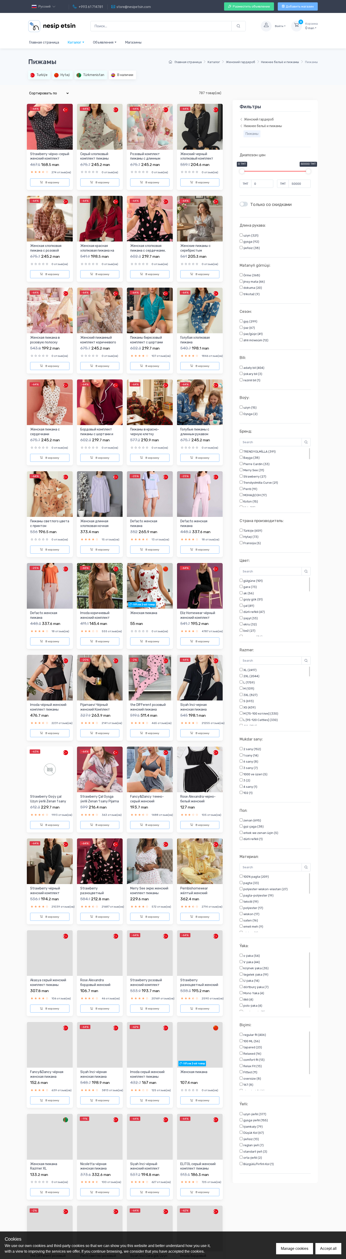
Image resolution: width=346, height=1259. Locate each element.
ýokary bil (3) (252, 374)
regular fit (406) (254, 1035)
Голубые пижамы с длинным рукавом (194, 431)
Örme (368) (251, 275)
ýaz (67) (249, 328)
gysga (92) (251, 242)
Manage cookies (294, 1249)
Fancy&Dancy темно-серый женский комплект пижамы (147, 801)
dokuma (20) (252, 288)
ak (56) (248, 593)
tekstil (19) (250, 901)
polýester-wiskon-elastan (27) (265, 889)
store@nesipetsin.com (134, 7)
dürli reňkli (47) (254, 612)
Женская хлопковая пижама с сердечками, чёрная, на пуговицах (147, 250)
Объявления (103, 42)
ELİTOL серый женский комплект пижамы (198, 1189)
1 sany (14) (250, 755)
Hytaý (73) (250, 537)
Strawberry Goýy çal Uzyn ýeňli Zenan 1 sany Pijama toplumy (48, 801)
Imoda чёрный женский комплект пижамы (48, 707)
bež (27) (249, 630)
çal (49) (248, 605)
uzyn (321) (250, 235)
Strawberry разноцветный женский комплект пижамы (199, 984)
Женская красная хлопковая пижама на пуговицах (97, 250)
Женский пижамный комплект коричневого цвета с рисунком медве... (98, 345)
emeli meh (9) (253, 926)
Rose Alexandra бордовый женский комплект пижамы (95, 984)
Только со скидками (271, 204)
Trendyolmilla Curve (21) (260, 483)
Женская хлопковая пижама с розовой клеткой (45, 250)
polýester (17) (253, 908)
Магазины (133, 42)
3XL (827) (250, 695)
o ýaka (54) (251, 955)
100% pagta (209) (256, 876)
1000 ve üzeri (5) (255, 774)
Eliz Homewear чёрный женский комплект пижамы (197, 617)
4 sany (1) (250, 786)
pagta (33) (251, 883)
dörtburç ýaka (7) (256, 987)
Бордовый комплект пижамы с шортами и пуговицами (96, 434)
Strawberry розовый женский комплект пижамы (146, 984)
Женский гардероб (240, 62)
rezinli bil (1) (251, 380)
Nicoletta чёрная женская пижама (93, 1189)
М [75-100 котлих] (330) (260, 714)
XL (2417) (250, 670)
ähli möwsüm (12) (255, 340)
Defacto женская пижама (143, 523)
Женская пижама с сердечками (45, 431)
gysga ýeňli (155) (255, 1120)
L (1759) (249, 682)
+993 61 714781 (90, 7)
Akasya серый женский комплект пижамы (48, 982)
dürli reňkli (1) (253, 839)
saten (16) (250, 920)
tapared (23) (252, 1047)
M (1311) (248, 689)
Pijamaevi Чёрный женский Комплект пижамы (95, 709)
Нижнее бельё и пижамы (280, 62)
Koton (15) (250, 501)
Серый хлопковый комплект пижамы (94, 156)
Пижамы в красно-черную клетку (144, 431)
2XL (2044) (251, 676)
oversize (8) (252, 1078)
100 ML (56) (251, 1041)
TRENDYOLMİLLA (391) (259, 451)
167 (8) (248, 1084)
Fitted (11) (250, 1072)
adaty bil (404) (253, 368)
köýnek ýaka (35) (256, 968)
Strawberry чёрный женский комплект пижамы (45, 893)
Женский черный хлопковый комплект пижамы (196, 158)
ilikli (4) (248, 999)
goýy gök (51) (253, 599)
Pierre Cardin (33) (256, 464)
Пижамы (251, 134)
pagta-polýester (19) (258, 895)
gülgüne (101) (253, 581)
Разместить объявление (251, 6)
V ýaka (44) (251, 962)
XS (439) (249, 707)
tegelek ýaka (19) (255, 974)
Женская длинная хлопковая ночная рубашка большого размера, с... (95, 528)
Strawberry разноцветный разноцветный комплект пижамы (94, 895)
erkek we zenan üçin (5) (260, 833)
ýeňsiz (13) (251, 1139)
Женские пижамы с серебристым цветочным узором (195, 250)
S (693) (248, 701)
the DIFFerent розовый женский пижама (148, 707)
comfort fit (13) (254, 1060)
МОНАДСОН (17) (255, 495)
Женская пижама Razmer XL (43, 1189)
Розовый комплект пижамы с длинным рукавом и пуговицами (147, 158)
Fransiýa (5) (252, 543)
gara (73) (250, 587)
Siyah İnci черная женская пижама (193, 707)
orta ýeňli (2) (252, 1157)
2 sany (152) (252, 749)
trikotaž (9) (251, 294)
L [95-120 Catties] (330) (260, 720)
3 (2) (246, 780)
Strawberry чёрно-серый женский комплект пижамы (49, 158)
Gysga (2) (250, 414)
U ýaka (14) (251, 980)
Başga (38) (251, 458)
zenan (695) (252, 820)
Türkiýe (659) (252, 530)
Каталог (75, 42)
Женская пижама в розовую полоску (45, 340)
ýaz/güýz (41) (253, 334)
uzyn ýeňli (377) (254, 1114)
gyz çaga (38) (253, 826)
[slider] (242, 171)
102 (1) (248, 793)
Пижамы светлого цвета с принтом (49, 523)
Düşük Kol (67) (253, 1132)
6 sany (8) (250, 762)
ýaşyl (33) (250, 618)
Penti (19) (250, 489)
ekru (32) (250, 624)
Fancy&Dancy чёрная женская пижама (46, 1074)
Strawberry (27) (254, 476)
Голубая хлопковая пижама (195, 340)
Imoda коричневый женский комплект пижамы (95, 617)
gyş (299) (250, 321)
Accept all (328, 1249)
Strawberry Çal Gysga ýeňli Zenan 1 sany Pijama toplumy (99, 801)
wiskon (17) (251, 914)
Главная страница (44, 42)
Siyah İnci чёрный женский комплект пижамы (145, 1191)
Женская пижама (143, 613)
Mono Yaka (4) (253, 993)
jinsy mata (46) (254, 281)
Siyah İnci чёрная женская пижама (93, 1097)
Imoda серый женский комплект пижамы (147, 1074)
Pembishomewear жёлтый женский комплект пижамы (194, 893)
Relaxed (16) (252, 1053)
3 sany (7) (250, 768)
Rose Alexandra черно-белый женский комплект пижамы (198, 801)
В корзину (52, 182)
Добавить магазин (300, 6)
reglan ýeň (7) (253, 1145)
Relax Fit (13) (252, 1066)
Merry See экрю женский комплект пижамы (149, 890)
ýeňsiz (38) (251, 248)
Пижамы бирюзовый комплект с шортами (146, 340)
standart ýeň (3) (255, 1151)
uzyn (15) (250, 408)
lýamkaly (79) (253, 1126)
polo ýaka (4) (252, 1005)
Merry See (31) (253, 470)
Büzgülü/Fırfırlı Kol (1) (258, 1164)
